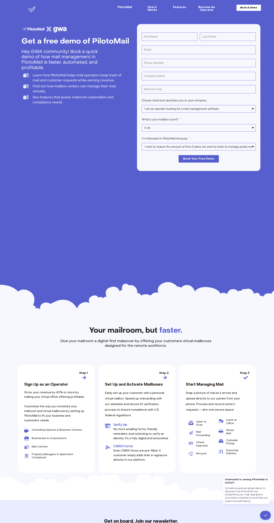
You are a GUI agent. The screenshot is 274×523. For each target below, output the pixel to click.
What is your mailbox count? (160, 119)
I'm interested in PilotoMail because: (165, 138)
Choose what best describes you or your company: (175, 100)
